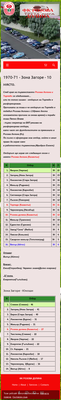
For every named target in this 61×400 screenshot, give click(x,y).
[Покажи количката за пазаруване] (45, 65)
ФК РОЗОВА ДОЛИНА (37, 13)
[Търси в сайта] (54, 65)
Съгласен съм (20, 397)
